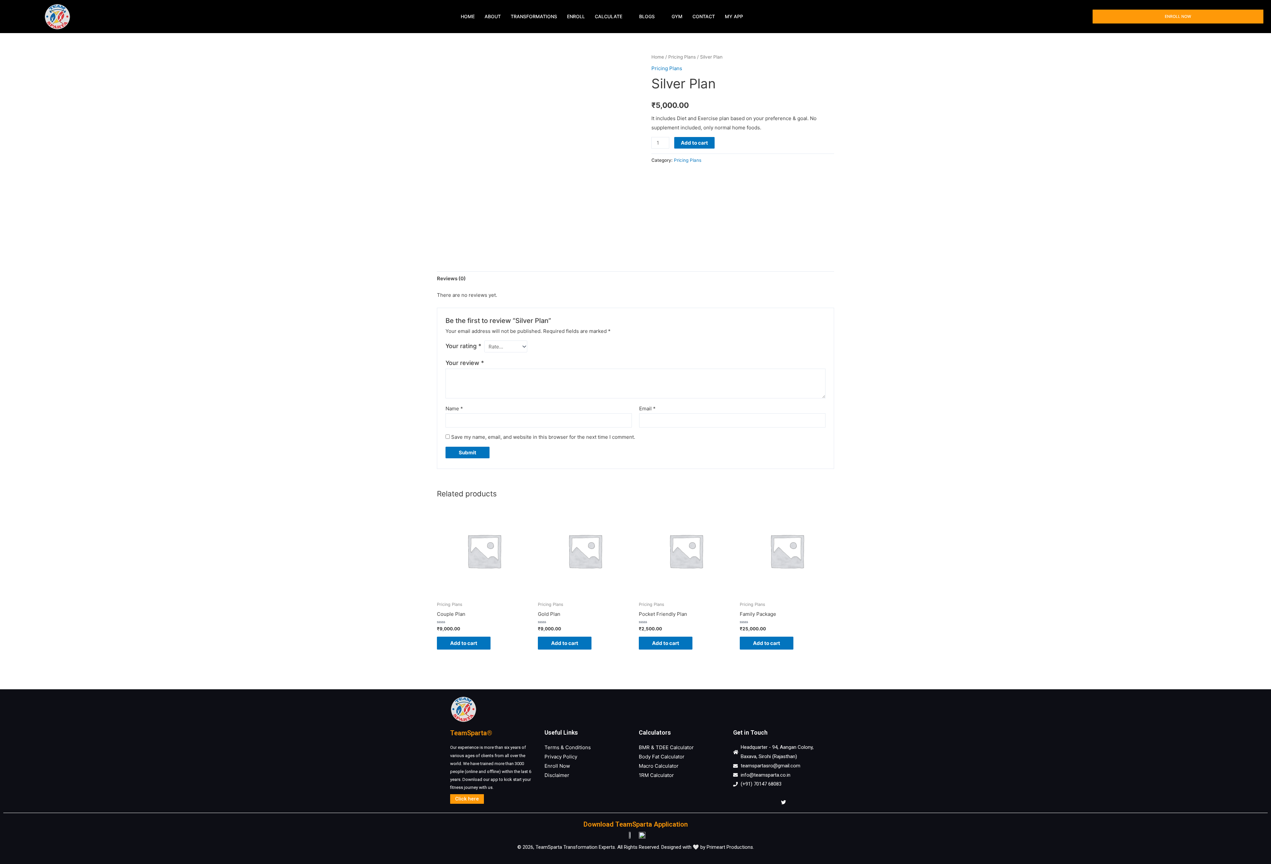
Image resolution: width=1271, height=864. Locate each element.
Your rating (463, 345)
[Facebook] (740, 802)
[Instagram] (754, 802)
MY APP (734, 16)
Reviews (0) (451, 278)
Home (657, 57)
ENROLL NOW (1178, 16)
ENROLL (576, 16)
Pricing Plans (682, 57)
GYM (677, 16)
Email (647, 408)
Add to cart (694, 143)
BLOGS (647, 16)
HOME (468, 16)
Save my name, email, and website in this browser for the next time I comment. (543, 437)
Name (454, 408)
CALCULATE (608, 16)
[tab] (451, 278)
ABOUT (493, 16)
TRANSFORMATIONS (534, 16)
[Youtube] (769, 802)
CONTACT (703, 16)
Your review (465, 362)
